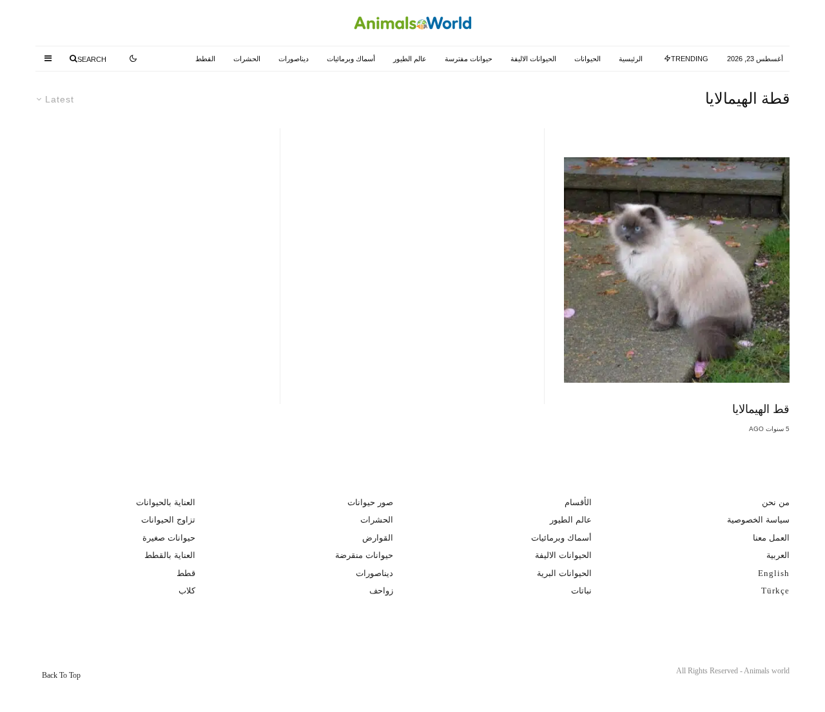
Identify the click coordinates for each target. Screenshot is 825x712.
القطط (205, 59)
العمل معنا (771, 538)
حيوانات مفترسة (468, 59)
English (774, 573)
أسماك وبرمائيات (351, 59)
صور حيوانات (370, 502)
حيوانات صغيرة (168, 538)
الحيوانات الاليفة (533, 59)
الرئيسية (631, 59)
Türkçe (775, 590)
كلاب (187, 590)
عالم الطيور (410, 59)
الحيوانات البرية (564, 573)
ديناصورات (293, 59)
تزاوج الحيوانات (168, 519)
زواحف (381, 590)
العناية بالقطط (169, 555)
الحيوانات (587, 59)
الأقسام (578, 502)
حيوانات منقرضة (364, 555)
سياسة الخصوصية (758, 519)
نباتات (581, 590)
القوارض (377, 538)
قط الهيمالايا (761, 409)
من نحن (776, 502)
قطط (186, 573)
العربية (778, 555)
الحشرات (246, 59)
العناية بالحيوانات (165, 502)
